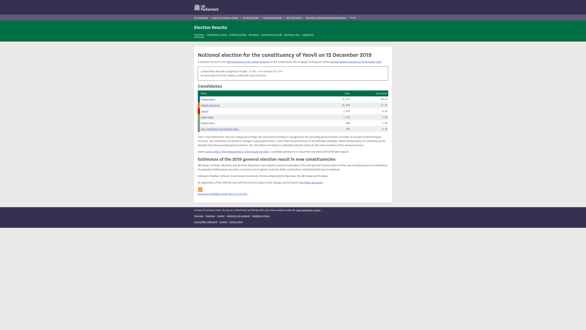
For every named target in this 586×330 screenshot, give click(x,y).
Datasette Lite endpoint (238, 216)
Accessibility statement (205, 222)
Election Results (251, 17)
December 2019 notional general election (326, 17)
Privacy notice (236, 222)
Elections (199, 34)
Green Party (207, 117)
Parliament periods (272, 17)
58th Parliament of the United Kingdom (247, 62)
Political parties (238, 34)
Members (254, 34)
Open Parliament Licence (308, 210)
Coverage (198, 216)
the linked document (311, 182)
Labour (204, 111)
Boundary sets (292, 34)
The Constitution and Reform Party (220, 129)
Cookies (223, 222)
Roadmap (210, 216)
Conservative (208, 99)
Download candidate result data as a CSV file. (223, 194)
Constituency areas (216, 34)
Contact (221, 216)
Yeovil (304, 62)
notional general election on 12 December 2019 (355, 62)
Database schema (261, 216)
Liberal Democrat (210, 105)
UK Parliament (201, 17)
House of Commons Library (225, 17)
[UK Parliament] (206, 7)
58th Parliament (294, 17)
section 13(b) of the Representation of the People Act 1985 (236, 151)
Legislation (308, 34)
